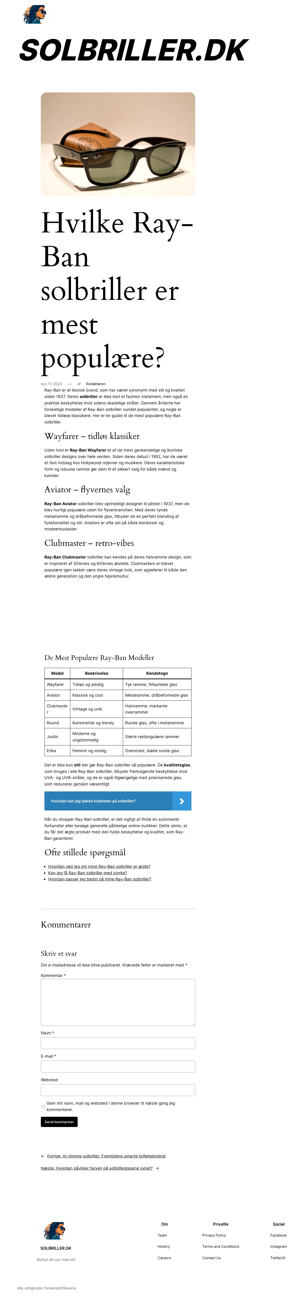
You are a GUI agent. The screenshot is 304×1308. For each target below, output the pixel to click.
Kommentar (53, 975)
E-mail (48, 1056)
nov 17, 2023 (51, 384)
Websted (49, 1079)
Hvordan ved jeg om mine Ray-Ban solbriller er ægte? (99, 866)
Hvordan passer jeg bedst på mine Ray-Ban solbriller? (99, 878)
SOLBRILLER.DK (130, 50)
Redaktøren (96, 384)
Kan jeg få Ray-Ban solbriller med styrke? (87, 872)
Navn (47, 1032)
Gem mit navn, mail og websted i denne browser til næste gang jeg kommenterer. (111, 1106)
